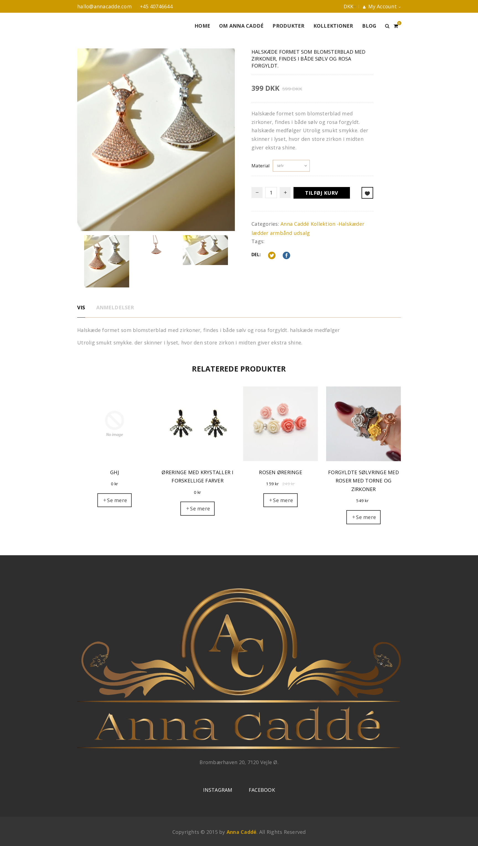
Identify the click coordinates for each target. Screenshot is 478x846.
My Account (382, 6)
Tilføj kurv (321, 193)
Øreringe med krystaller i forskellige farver (197, 476)
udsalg (302, 233)
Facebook (262, 790)
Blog (369, 25)
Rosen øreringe (280, 472)
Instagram (217, 790)
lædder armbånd (271, 233)
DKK (343, 6)
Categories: (265, 223)
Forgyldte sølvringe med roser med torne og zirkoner (363, 480)
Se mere (117, 500)
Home (202, 25)
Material (260, 166)
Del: (256, 254)
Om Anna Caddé (241, 25)
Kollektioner (333, 25)
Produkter (288, 25)
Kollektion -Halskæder (337, 223)
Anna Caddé (294, 223)
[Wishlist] (367, 193)
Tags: (257, 241)
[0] (396, 25)
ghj (114, 472)
